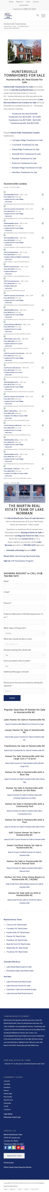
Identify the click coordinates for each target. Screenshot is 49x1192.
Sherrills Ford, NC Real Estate (18, 944)
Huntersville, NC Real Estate (17, 932)
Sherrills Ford (8, 1100)
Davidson (7, 1087)
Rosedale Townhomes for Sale (24, 158)
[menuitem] (11, 1)
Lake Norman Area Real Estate (18, 981)
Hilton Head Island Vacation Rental (17, 1167)
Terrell (6, 1106)
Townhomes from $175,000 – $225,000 (24, 120)
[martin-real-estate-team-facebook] (5, 1148)
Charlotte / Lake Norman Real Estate (21, 989)
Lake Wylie (8, 1114)
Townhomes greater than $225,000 (24, 123)
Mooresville (8, 1097)
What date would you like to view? (18, 639)
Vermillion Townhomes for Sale (24, 172)
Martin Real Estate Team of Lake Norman (18, 1023)
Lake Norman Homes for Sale (18, 985)
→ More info (8, 202)
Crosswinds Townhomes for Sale (25, 144)
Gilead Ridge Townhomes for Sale (25, 149)
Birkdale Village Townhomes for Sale (27, 167)
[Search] (36, 15)
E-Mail (7, 592)
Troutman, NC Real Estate (17, 952)
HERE (33, 550)
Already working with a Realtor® (17, 650)
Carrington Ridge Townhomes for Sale (27, 140)
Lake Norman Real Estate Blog (27, 556)
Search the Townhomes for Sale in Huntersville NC (24, 750)
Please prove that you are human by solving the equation (23, 684)
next (17, 187)
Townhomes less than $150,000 (24, 113)
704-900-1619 (29, 545)
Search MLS (24, 5)
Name (6, 581)
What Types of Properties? (15, 628)
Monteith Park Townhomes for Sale (26, 154)
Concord (7, 1081)
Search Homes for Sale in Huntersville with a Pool (24, 826)
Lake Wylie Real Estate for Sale (19, 967)
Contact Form (27, 539)
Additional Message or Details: (16, 672)
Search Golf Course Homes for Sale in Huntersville (24, 839)
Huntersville (8, 1094)
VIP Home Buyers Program (22, 561)
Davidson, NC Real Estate (16, 940)
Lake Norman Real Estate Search (19, 993)
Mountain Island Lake (12, 1117)
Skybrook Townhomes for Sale (24, 163)
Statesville (7, 1103)
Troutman (7, 1109)
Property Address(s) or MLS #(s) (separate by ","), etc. (23, 615)
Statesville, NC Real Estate (17, 948)
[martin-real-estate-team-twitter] (10, 1148)
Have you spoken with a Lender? (17, 661)
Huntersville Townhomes (15, 24)
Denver (6, 1090)
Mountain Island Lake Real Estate (19, 970)
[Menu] (42, 15)
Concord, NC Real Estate (16, 924)
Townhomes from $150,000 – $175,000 (24, 117)
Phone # (7, 603)
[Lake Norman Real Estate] (20, 15)
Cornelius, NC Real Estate (16, 928)
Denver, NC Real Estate (15, 936)
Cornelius (7, 1084)
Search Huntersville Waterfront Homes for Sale (24, 724)
